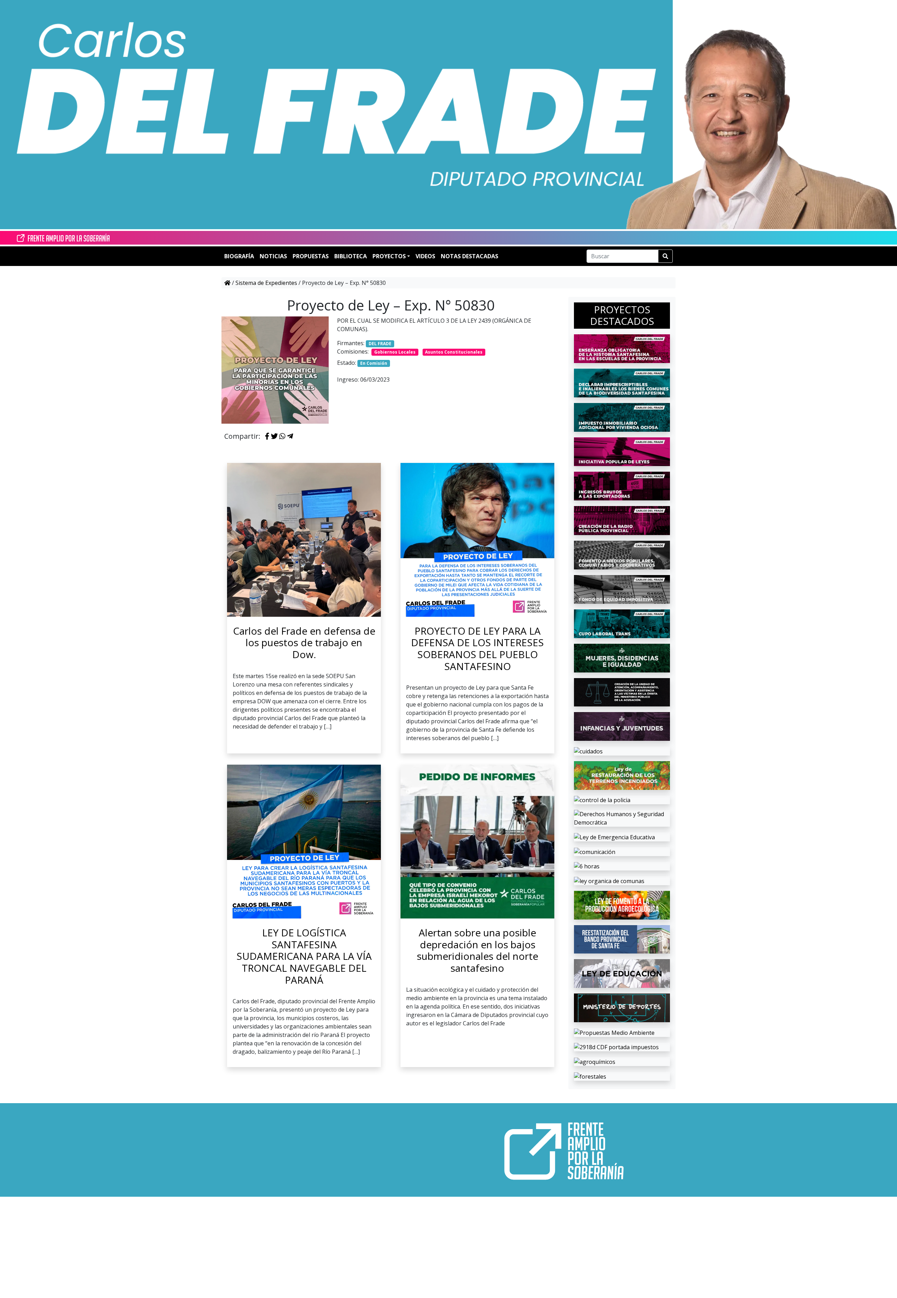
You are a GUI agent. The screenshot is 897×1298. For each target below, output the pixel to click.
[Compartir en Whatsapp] (282, 436)
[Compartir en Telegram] (290, 436)
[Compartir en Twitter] (274, 436)
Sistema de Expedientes (266, 283)
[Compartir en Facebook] (267, 436)
